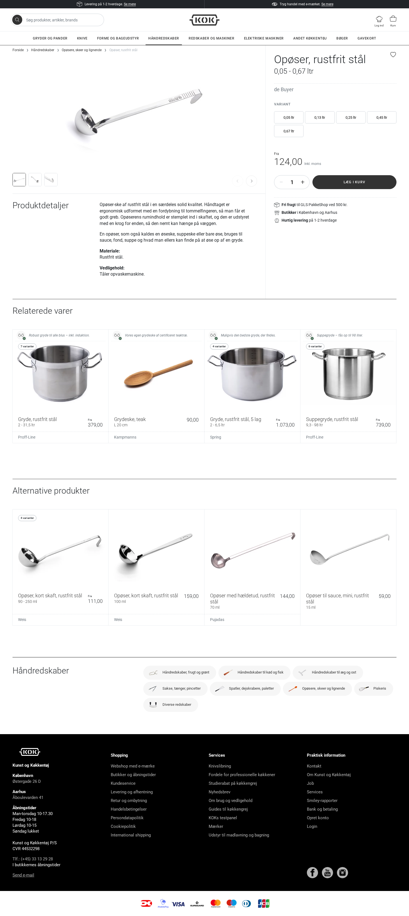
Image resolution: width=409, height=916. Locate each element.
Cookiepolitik (123, 826)
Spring (215, 437)
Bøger (342, 38)
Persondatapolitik (127, 817)
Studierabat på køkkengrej (233, 783)
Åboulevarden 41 (28, 797)
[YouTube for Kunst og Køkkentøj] (328, 872)
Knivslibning (220, 766)
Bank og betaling (322, 809)
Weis (22, 619)
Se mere (130, 4)
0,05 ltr (289, 117)
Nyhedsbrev (219, 791)
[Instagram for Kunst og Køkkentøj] (342, 872)
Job (310, 783)
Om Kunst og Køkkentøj (329, 774)
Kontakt (314, 766)
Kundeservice (123, 783)
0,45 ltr (381, 117)
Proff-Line (26, 437)
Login (312, 826)
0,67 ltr (289, 131)
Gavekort (367, 38)
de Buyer (284, 89)
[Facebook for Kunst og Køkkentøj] (313, 872)
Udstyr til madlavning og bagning (239, 835)
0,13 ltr (319, 117)
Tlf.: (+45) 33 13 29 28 (33, 858)
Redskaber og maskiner (212, 38)
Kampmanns (125, 437)
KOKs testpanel (223, 817)
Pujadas (217, 619)
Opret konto (318, 817)
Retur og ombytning (129, 800)
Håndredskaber (163, 38)
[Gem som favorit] (393, 54)
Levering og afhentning (132, 791)
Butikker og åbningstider (133, 774)
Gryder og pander (50, 38)
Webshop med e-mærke (133, 766)
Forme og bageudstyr (118, 38)
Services (315, 791)
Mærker (216, 826)
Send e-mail (23, 875)
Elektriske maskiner (264, 38)
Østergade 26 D (27, 781)
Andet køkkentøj (310, 38)
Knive (82, 38)
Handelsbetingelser (129, 809)
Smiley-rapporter (322, 800)
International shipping (131, 835)
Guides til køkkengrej (228, 809)
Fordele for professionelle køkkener (242, 774)
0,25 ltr (351, 117)
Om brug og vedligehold (230, 800)
